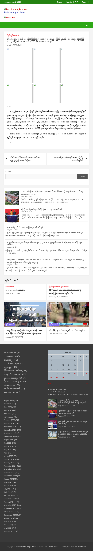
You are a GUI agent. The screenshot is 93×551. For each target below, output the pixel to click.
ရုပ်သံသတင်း (12, 280)
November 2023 (10, 508)
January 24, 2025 (55, 334)
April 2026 (8, 414)
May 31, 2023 (12, 45)
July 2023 (7, 521)
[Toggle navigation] (7, 25)
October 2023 (9, 512)
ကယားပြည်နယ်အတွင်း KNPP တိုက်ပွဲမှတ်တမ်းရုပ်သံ (68, 158)
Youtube (69, 2)
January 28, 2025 (12, 337)
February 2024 (9, 499)
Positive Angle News (14, 12)
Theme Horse (53, 547)
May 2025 (7, 450)
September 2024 (10, 476)
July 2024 (7, 482)
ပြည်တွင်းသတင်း (13, 36)
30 (57, 378)
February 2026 (9, 420)
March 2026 (8, 417)
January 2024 (9, 502)
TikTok (77, 2)
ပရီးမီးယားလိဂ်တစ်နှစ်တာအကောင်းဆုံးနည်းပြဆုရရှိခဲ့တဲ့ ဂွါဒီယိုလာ (25, 158)
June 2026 (8, 407)
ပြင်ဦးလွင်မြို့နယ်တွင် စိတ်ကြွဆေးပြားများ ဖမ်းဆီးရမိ (41, 209)
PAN (20, 45)
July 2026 (7, 404)
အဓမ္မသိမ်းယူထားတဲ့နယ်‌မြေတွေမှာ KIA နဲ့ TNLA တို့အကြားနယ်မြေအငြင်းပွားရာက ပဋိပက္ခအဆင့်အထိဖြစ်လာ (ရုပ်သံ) (24, 334)
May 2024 (7, 489)
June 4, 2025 (10, 293)
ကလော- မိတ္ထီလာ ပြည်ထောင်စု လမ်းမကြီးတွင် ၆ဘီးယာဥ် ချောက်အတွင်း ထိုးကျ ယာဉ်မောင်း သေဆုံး (72, 402)
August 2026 (9, 400)
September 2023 (10, 515)
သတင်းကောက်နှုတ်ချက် (15, 290)
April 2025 (8, 453)
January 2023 (9, 531)
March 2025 (8, 456)
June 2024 (8, 486)
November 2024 (10, 469)
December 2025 (10, 427)
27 (80, 374)
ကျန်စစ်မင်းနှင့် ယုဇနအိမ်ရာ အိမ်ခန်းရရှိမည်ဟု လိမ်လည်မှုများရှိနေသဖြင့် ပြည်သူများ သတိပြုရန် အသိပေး (73, 434)
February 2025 (9, 459)
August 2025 (9, 440)
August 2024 (9, 479)
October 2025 (9, 433)
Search (8, 172)
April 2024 (8, 492)
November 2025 (10, 430)
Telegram (60, 2)
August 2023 (9, 518)
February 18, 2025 (56, 297)
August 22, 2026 (64, 406)
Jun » (87, 383)
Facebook (85, 2)
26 (75, 374)
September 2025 (10, 436)
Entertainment (10, 352)
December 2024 (10, 466)
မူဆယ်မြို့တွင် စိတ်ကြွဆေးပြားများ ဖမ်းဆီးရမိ (25, 227)
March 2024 (8, 495)
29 (51, 378)
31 (63, 378)
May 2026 (7, 410)
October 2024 (9, 472)
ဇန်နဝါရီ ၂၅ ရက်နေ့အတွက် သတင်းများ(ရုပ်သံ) (67, 330)
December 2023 (10, 505)
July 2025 (7, 443)
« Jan (50, 383)
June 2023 (8, 525)
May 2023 (7, 528)
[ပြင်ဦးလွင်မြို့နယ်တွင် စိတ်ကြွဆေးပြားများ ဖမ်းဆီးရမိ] (12, 216)
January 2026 (9, 423)
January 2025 (9, 463)
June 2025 (8, 446)
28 (86, 374)
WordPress (82, 547)
